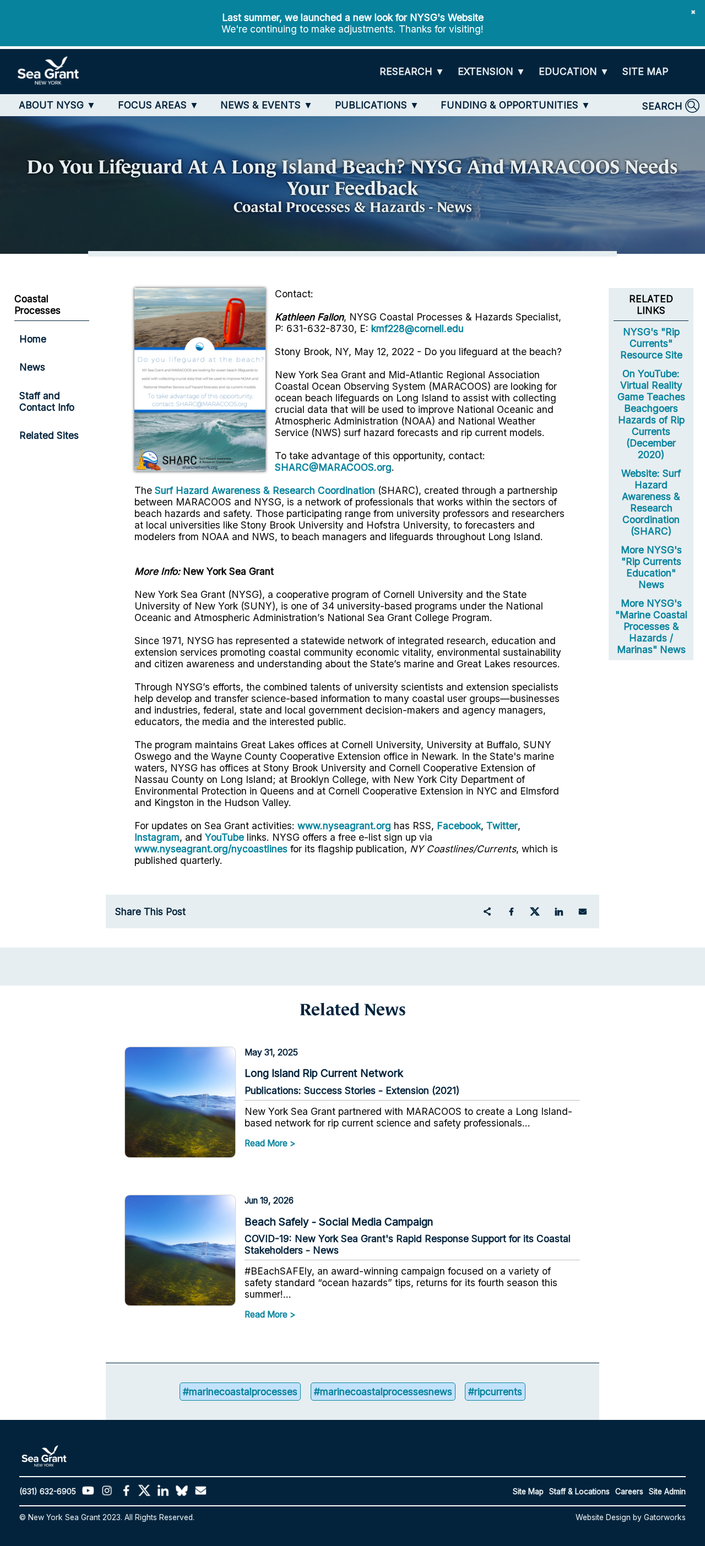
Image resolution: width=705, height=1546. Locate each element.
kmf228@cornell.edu (417, 328)
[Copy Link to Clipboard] (487, 912)
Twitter (502, 825)
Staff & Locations (579, 1491)
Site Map (528, 1491)
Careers (629, 1491)
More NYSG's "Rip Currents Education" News (651, 567)
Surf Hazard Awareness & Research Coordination (265, 490)
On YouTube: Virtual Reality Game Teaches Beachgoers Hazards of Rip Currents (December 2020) (651, 414)
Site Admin (667, 1491)
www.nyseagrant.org (344, 825)
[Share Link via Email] (583, 912)
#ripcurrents (495, 1391)
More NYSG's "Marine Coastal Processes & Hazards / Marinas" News (651, 626)
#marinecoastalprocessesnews (383, 1391)
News (32, 367)
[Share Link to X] (535, 912)
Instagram (157, 837)
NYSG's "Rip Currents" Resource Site (651, 343)
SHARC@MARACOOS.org (333, 467)
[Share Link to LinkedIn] (558, 912)
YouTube (226, 837)
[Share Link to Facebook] (511, 912)
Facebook (459, 825)
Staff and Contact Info (46, 401)
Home (32, 339)
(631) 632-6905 (47, 1491)
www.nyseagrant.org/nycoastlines (211, 848)
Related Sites (49, 435)
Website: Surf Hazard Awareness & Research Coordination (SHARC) (651, 502)
